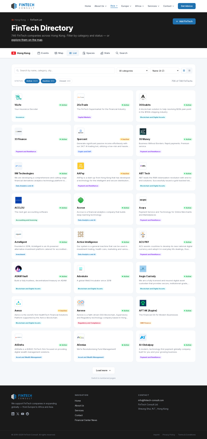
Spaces (90, 53)
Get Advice (187, 6)
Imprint (157, 435)
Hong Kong (23, 53)
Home (88, 6)
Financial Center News (86, 420)
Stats (107, 53)
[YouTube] (22, 413)
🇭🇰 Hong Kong (18, 20)
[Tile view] (184, 70)
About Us (99, 6)
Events (45, 53)
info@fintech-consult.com (151, 400)
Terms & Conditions (187, 435)
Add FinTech (186, 21)
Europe (125, 6)
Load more (101, 370)
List (75, 53)
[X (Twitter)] (17, 413)
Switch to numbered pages (103, 378)
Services (152, 6)
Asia (112, 5)
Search (123, 53)
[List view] (189, 70)
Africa (138, 6)
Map (60, 53)
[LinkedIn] (12, 413)
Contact (167, 6)
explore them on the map (26, 39)
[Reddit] (27, 413)
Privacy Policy (169, 435)
